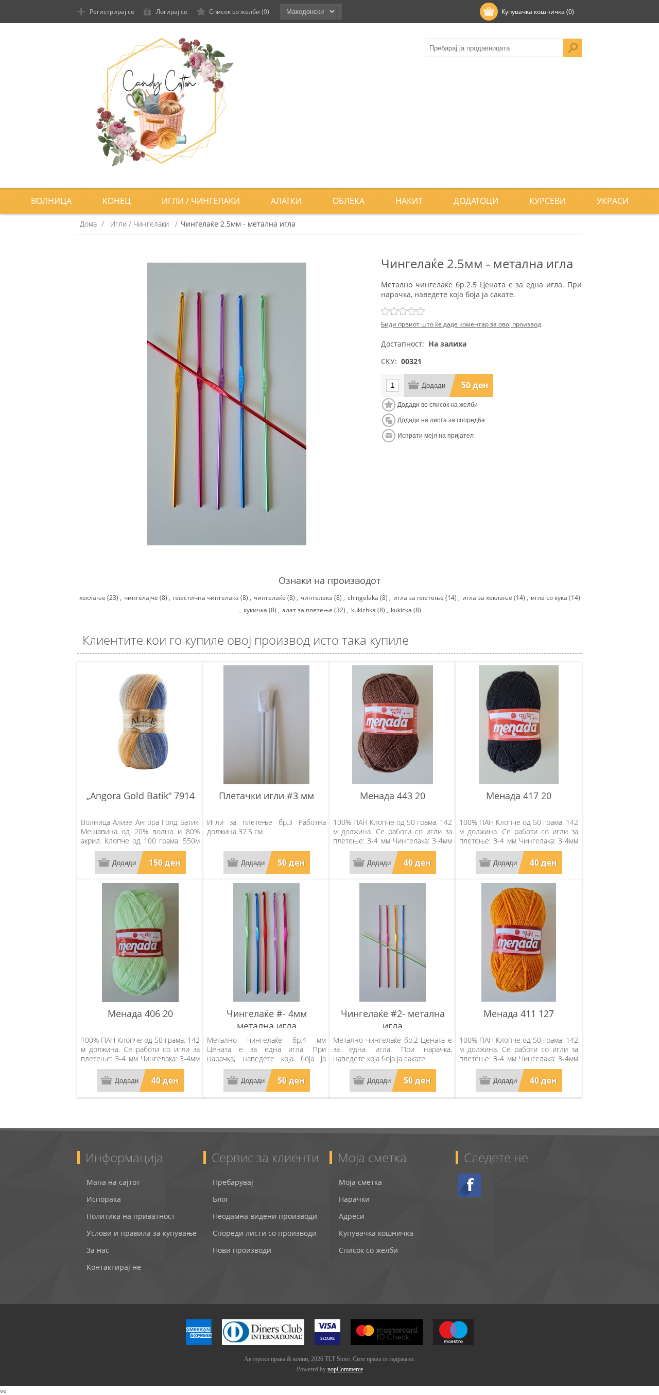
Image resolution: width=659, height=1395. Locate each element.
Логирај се (171, 11)
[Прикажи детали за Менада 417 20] (518, 724)
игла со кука (549, 597)
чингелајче (141, 597)
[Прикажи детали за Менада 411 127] (518, 942)
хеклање (92, 597)
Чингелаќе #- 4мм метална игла (267, 1019)
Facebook (469, 1185)
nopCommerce (345, 1369)
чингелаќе (270, 597)
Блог (221, 1199)
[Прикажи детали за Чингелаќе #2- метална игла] (392, 942)
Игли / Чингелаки (201, 200)
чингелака (317, 597)
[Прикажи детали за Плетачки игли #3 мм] (266, 724)
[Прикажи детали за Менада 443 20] (392, 724)
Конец (116, 200)
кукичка (255, 610)
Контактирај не (113, 1267)
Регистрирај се (112, 11)
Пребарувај (233, 1182)
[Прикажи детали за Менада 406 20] (140, 942)
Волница (51, 200)
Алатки (286, 200)
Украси (613, 200)
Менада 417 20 (518, 795)
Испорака (103, 1199)
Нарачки (354, 1199)
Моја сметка (360, 1182)
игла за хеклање (487, 597)
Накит (409, 200)
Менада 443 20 (392, 795)
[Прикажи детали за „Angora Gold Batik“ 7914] (140, 724)
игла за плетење (418, 597)
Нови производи (242, 1250)
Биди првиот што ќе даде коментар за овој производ (461, 324)
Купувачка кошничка (376, 1233)
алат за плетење (307, 610)
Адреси (352, 1216)
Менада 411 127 (518, 1013)
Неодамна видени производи (265, 1216)
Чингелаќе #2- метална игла (393, 1019)
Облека (349, 200)
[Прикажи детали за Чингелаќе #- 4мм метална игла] (266, 942)
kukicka (401, 610)
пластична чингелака (206, 597)
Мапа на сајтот (113, 1182)
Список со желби (368, 1250)
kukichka (363, 610)
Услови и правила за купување (141, 1233)
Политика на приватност (130, 1216)
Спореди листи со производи (265, 1233)
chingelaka (363, 597)
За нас (97, 1250)
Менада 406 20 (140, 1013)
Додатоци (476, 200)
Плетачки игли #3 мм (266, 795)
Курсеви (547, 200)
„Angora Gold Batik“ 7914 (140, 795)
